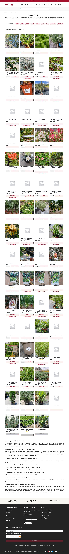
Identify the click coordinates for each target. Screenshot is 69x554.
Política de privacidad (17, 533)
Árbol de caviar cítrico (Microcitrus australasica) (56, 49)
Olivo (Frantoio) (27, 285)
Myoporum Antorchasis (42, 429)
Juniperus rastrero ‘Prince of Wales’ (56, 192)
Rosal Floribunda (56, 357)
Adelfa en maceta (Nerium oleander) (12, 49)
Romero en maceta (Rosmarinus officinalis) (41, 358)
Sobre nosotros (8, 513)
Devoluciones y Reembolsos (46, 512)
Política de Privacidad (45, 515)
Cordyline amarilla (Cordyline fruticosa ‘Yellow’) (56, 97)
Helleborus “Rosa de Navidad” (27, 166)
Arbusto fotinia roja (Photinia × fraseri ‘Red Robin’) (12, 73)
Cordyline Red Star (42, 119)
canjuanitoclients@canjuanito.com (31, 519)
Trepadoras (27, 23)
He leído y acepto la (14, 533)
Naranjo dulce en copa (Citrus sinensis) (41, 263)
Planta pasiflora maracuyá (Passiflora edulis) (12, 358)
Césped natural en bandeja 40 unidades (27, 430)
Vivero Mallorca (8, 509)
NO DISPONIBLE (12, 433)
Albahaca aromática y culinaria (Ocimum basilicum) (42, 49)
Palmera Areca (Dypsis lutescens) (27, 311)
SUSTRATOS (38, 4)
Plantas (8, 12)
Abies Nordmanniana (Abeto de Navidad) (12, 430)
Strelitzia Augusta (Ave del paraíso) (12, 383)
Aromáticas (38, 23)
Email (7, 529)
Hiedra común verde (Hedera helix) (12, 192)
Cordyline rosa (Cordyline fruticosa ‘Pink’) (56, 120)
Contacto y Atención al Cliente (46, 509)
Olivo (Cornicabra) (12, 285)
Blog (6, 515)
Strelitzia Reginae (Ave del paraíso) (27, 383)
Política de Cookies (44, 518)
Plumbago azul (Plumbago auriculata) (27, 358)
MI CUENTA (60, 4)
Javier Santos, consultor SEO (33, 551)
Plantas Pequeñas (60, 23)
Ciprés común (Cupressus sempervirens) (42, 97)
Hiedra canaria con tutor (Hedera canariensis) (56, 167)
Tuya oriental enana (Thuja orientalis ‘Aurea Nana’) (12, 406)
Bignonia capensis (41, 72)
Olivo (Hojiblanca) (42, 285)
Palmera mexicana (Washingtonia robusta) (42, 311)
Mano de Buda (12, 238)
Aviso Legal (43, 517)
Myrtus (56, 238)
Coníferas (32, 23)
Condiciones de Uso (44, 513)
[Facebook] (25, 523)
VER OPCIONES (27, 76)
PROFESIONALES (53, 4)
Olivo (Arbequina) (56, 262)
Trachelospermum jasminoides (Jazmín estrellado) (56, 383)
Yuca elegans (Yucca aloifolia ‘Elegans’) (41, 406)
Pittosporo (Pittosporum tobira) (42, 335)
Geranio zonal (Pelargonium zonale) (12, 167)
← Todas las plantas (10, 23)
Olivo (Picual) (12, 310)
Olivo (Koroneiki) (56, 285)
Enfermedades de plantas (10, 518)
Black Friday (8, 520)
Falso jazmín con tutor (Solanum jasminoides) (27, 144)
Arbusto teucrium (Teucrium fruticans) (27, 73)
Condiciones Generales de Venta (46, 510)
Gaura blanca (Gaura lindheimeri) (41, 144)
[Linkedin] (31, 523)
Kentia (12, 215)
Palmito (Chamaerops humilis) (56, 310)
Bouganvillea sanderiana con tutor (56, 73)
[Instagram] (29, 523)
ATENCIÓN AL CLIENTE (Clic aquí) (55, 500)
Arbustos (17, 23)
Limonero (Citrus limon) (56, 215)
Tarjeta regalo (8, 517)
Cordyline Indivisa (12, 119)
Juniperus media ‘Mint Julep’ (41, 191)
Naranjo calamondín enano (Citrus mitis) (12, 263)
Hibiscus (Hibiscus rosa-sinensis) (41, 167)
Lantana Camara (27, 215)
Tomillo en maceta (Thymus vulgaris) (42, 383)
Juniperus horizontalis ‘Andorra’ (27, 192)
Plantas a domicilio (9, 510)
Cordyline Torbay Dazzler (12, 143)
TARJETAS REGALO (45, 4)
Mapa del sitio (8, 551)
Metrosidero (41, 238)
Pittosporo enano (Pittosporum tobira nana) (56, 335)
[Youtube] (27, 523)
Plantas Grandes (53, 23)
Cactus (43, 23)
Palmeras (22, 23)
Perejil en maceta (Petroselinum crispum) (12, 335)
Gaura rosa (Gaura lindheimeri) (56, 143)
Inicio (5, 12)
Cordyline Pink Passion (27, 119)
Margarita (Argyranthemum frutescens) (27, 239)
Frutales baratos (8, 512)
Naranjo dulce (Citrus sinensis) (27, 263)
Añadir (15, 76)
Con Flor (47, 23)
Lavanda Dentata (41, 215)
